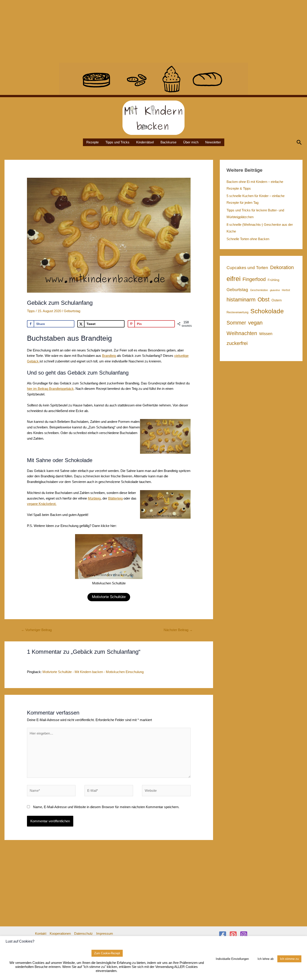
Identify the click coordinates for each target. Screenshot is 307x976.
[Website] (166, 791)
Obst (263, 299)
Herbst (286, 290)
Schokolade (267, 311)
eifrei (233, 278)
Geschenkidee (259, 290)
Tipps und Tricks (117, 142)
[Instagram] (244, 935)
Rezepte (92, 142)
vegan (255, 323)
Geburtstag (72, 311)
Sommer (236, 323)
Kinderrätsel (145, 142)
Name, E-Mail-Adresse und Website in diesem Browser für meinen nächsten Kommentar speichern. (106, 807)
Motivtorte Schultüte (109, 597)
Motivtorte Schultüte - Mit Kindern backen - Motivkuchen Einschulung (93, 672)
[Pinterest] (233, 935)
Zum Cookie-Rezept (107, 953)
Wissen (265, 333)
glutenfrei (275, 290)
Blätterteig (115, 498)
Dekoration (282, 267)
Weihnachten (242, 333)
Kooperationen (60, 933)
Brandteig (109, 356)
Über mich (190, 142)
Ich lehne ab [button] (266, 959)
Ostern (276, 300)
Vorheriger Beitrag (36, 630)
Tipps (31, 311)
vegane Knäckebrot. (41, 504)
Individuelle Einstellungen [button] (232, 959)
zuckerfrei (237, 343)
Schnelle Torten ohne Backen (248, 239)
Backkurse (168, 142)
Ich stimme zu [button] (289, 959)
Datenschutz (83, 933)
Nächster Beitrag (178, 630)
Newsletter (213, 142)
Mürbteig (94, 498)
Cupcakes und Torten (247, 267)
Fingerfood (254, 279)
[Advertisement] (135, 31)
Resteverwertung (237, 312)
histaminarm (241, 299)
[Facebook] (223, 935)
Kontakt (40, 933)
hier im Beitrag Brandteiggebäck (50, 388)
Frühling (273, 280)
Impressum (104, 933)
